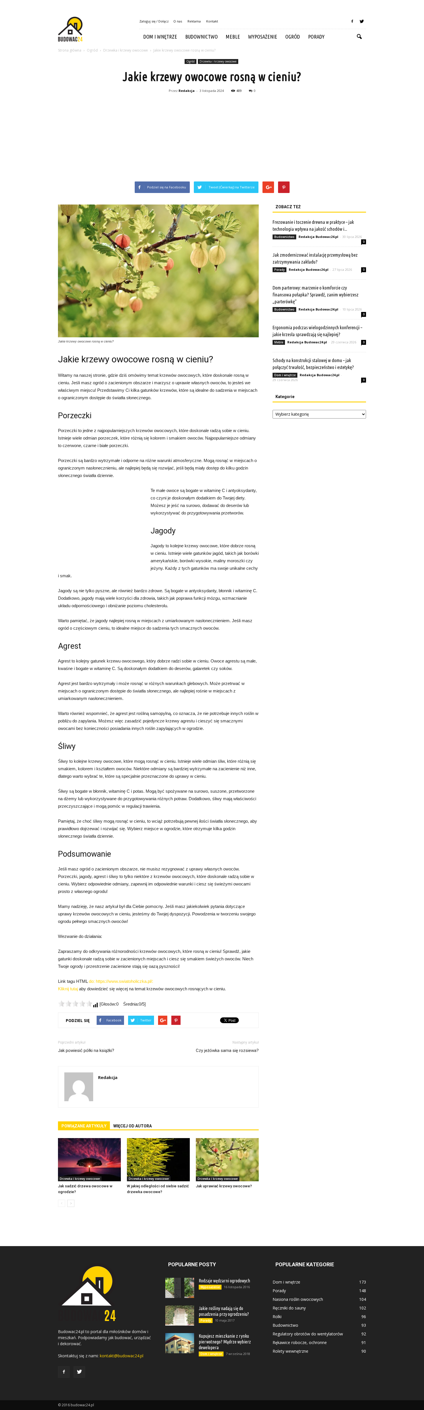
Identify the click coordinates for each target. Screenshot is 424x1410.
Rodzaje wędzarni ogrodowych (224, 1280)
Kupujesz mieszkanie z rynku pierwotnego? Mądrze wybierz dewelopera (225, 1341)
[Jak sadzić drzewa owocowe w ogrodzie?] (89, 1159)
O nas (177, 21)
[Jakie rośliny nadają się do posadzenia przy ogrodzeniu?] (179, 1315)
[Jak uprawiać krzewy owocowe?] (227, 1159)
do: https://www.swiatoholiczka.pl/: (121, 981)
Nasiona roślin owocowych (298, 1299)
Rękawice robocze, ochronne (300, 1342)
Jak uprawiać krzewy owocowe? (224, 1186)
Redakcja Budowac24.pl (318, 236)
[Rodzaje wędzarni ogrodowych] (179, 1288)
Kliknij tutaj (68, 988)
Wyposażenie (262, 36)
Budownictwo (201, 36)
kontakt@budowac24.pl (121, 1355)
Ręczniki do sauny (289, 1308)
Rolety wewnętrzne (290, 1351)
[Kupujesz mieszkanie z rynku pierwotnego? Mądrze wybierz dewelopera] (179, 1343)
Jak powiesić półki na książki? (86, 1050)
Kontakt (212, 21)
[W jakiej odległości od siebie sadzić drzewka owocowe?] (158, 1159)
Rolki (277, 1316)
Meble (233, 36)
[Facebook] (352, 21)
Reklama (194, 21)
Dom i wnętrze (160, 36)
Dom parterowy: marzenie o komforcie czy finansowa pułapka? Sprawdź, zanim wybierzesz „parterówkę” (316, 294)
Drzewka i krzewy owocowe (218, 61)
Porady (316, 36)
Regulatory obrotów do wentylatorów (308, 1334)
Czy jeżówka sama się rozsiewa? (227, 1050)
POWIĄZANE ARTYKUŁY (83, 1126)
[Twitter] (361, 21)
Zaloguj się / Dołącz (154, 21)
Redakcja (187, 90)
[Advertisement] (212, 138)
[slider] (75, 1003)
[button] (359, 37)
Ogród (292, 36)
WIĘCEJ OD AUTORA (132, 1126)
